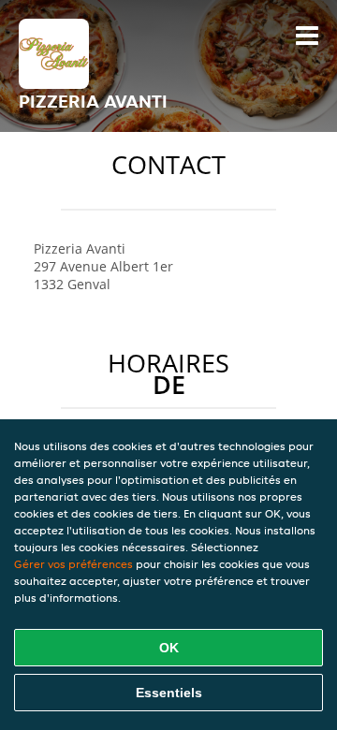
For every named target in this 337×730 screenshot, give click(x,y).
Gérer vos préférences (73, 564)
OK (169, 647)
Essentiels (169, 692)
